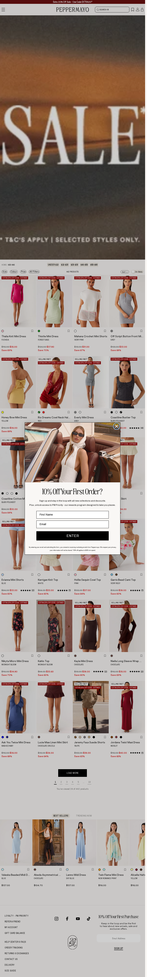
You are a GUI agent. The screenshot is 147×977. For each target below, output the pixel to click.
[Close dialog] (117, 426)
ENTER (72, 536)
